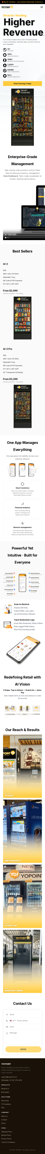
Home (3, 1123)
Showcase (5, 1101)
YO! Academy (6, 1104)
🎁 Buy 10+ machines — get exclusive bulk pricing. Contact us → (22, 2)
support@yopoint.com (9, 1077)
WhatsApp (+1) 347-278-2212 (11, 1080)
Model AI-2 (5, 1089)
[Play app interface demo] (22, 584)
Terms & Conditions (8, 1142)
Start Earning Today (22, 83)
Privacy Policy (6, 1139)
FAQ (2, 1108)
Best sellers (5, 1092)
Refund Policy (6, 1135)
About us (4, 1116)
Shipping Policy (6, 1132)
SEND (23, 1049)
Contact (4, 1120)
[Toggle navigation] (42, 7)
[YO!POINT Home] (7, 7)
